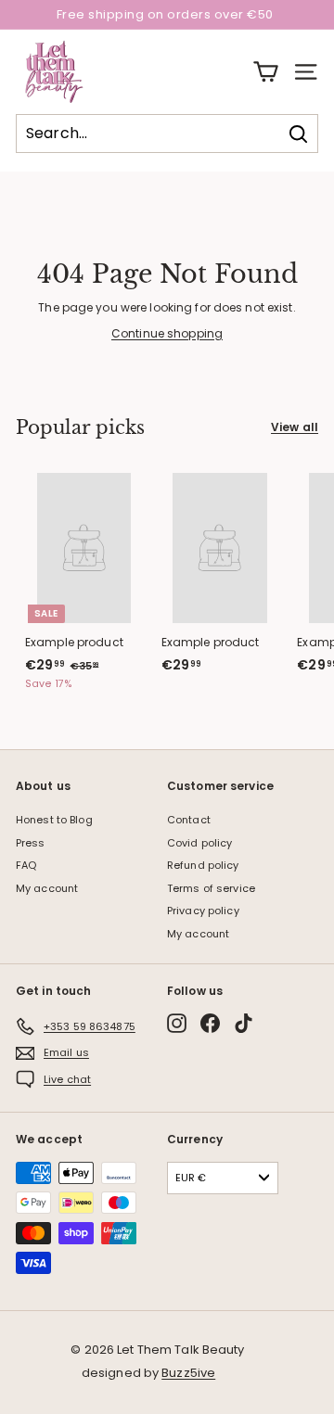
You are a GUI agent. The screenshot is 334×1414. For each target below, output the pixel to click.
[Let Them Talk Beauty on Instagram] (176, 1023)
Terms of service (211, 888)
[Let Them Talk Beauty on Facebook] (210, 1023)
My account (47, 888)
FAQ (26, 865)
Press (30, 842)
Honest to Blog (54, 819)
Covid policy (199, 842)
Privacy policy (203, 910)
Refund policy (203, 865)
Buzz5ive (188, 1373)
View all (294, 427)
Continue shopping (167, 333)
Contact (189, 819)
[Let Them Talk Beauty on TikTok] (243, 1023)
